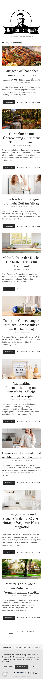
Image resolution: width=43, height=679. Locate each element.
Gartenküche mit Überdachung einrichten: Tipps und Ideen (21, 119)
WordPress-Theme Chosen (13, 647)
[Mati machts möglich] (21, 33)
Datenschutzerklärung (24, 676)
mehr (34, 667)
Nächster (30, 631)
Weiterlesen (10, 102)
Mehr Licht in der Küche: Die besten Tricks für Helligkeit (21, 243)
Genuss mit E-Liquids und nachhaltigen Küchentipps (21, 438)
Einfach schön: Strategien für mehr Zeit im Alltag (21, 184)
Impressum (15, 676)
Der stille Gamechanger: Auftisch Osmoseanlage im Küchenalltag (21, 306)
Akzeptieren (21, 667)
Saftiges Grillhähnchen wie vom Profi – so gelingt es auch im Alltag (21, 56)
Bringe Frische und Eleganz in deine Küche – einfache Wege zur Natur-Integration (21, 500)
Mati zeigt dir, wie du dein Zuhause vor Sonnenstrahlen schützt (21, 569)
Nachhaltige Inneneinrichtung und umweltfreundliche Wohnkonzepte (21, 369)
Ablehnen (8, 667)
